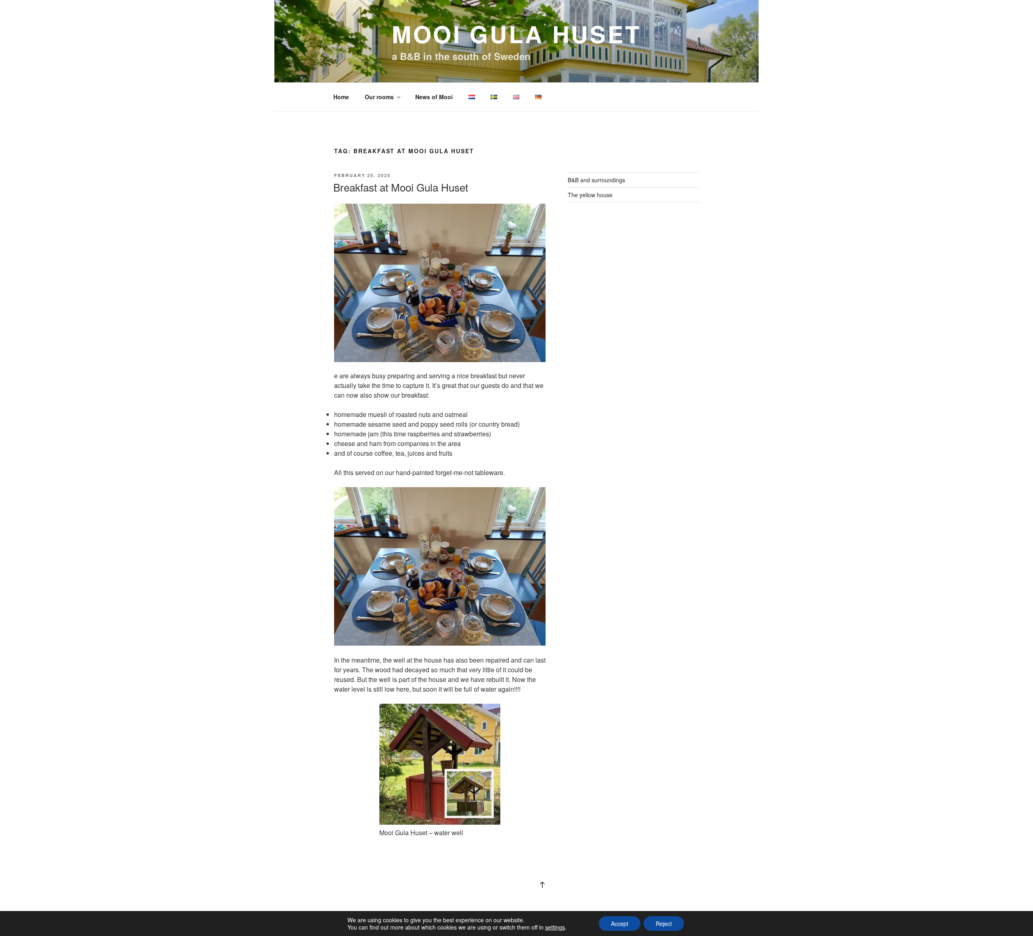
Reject (664, 923)
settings (555, 927)
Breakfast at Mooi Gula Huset (400, 186)
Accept (619, 923)
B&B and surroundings (596, 180)
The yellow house (590, 195)
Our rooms (379, 97)
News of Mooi (434, 97)
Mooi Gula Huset (516, 33)
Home (341, 97)
